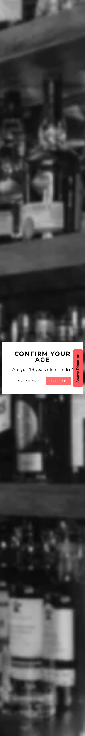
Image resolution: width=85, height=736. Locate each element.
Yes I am (58, 381)
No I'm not (29, 381)
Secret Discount (78, 368)
